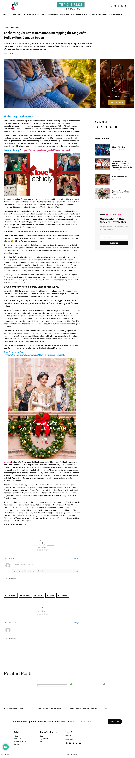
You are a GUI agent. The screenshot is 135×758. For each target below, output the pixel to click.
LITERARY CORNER (55, 14)
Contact (16, 744)
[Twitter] (118, 5)
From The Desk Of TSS (21, 741)
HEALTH (69, 14)
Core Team (17, 739)
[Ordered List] (25, 571)
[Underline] (19, 571)
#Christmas (7, 27)
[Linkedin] (121, 5)
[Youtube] (125, 5)
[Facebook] (115, 5)
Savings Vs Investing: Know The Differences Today (120, 193)
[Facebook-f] (101, 127)
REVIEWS (116, 14)
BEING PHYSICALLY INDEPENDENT (84, 708)
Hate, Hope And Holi (119, 177)
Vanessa (7, 462)
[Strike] (22, 571)
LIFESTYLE (79, 14)
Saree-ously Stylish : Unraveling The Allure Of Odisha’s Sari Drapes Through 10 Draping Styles (122, 164)
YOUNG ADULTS (104, 14)
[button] (130, 14)
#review (17, 27)
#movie (12, 27)
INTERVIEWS (90, 14)
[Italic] (17, 571)
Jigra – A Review (118, 147)
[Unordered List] (28, 571)
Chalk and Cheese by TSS (36, 14)
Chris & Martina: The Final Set (49, 708)
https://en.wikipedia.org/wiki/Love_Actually (46, 150)
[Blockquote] (30, 571)
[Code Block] (33, 571)
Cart (41, 736)
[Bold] (14, 571)
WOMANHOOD (18, 14)
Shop (41, 741)
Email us (68, 736)
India (105, 708)
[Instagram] (111, 5)
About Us (17, 736)
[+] (42, 571)
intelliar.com (5, 754)
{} (39, 571)
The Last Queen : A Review (14, 708)
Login (77, 558)
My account (44, 739)
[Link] (36, 571)
